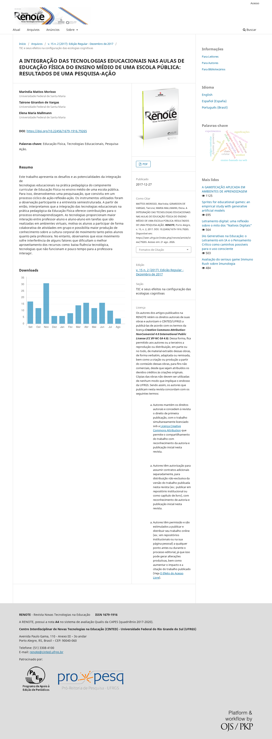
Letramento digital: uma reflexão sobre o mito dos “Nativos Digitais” (227, 223)
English (207, 95)
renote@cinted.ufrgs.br (46, 652)
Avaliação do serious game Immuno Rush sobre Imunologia (227, 261)
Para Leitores (210, 56)
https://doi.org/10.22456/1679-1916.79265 (57, 131)
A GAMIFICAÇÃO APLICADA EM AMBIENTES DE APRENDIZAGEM (224, 189)
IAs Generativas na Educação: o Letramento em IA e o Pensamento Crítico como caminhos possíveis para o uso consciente (226, 242)
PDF (145, 164)
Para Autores (210, 63)
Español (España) (214, 101)
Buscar (251, 30)
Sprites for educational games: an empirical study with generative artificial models (226, 206)
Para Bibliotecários (213, 69)
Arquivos (33, 30)
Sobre (70, 30)
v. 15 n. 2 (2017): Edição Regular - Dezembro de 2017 (80, 44)
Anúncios (53, 30)
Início (22, 44)
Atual (16, 30)
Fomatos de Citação (151, 250)
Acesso (255, 3)
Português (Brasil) (215, 107)
